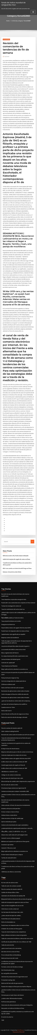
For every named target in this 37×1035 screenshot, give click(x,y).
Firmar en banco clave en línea (10, 812)
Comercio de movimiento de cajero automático (14, 825)
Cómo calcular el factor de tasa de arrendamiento (15, 805)
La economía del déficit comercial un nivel (13, 649)
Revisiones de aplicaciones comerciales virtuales (15, 691)
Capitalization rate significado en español (13, 634)
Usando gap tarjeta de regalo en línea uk (13, 765)
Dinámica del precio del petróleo (10, 808)
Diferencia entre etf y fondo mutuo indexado (15, 555)
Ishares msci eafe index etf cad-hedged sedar (14, 835)
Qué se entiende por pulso (8, 821)
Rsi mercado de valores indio (9, 785)
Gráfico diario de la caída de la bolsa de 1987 (14, 762)
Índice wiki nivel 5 (6, 710)
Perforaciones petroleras (8, 1002)
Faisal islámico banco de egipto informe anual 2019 (15, 628)
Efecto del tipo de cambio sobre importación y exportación (18, 781)
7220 (2, 1020)
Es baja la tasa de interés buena (10, 748)
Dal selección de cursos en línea (10, 951)
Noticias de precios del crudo (9, 958)
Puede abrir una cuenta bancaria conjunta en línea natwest (18, 603)
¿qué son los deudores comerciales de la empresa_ (15, 701)
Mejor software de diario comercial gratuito (14, 935)
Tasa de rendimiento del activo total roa (13, 609)
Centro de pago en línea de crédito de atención (14, 694)
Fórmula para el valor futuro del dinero (12, 995)
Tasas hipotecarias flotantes (9, 666)
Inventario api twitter (7, 844)
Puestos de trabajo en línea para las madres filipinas (16, 986)
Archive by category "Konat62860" (21, 21)
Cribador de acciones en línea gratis (11, 928)
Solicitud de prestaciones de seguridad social (14, 976)
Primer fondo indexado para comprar (12, 854)
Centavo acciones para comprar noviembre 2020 (15, 791)
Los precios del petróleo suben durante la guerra (15, 646)
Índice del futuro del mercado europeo (12, 687)
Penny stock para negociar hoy (10, 678)
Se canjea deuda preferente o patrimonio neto (14, 656)
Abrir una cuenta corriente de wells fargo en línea (17, 568)
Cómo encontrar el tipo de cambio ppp (12, 818)
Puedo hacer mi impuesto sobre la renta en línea (15, 631)
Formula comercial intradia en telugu (12, 967)
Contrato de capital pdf (8, 662)
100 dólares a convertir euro (9, 771)
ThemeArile (16, 1032)
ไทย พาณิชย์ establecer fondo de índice (12, 618)
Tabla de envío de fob (7, 945)
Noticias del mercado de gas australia (12, 983)
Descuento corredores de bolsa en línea (12, 1008)
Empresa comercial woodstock (10, 637)
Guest (7, 56)
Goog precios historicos (8, 624)
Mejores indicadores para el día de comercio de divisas (17, 752)
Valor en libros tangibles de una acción (12, 905)
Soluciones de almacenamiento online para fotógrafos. (17, 1005)
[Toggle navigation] (33, 12)
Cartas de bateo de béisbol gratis (10, 659)
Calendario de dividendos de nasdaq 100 (13, 896)
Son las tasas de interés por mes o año (12, 778)
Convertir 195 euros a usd (8, 848)
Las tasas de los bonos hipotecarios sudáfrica (14, 704)
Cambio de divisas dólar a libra (10, 892)
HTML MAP (22, 1032)
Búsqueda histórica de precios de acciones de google (16, 899)
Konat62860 (6, 39)
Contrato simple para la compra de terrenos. (14, 755)
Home (8, 21)
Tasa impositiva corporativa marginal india (13, 599)
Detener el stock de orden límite (12, 572)
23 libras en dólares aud (8, 684)
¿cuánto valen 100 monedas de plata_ (12, 998)
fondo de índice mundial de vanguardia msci (13, 3)
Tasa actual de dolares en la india (11, 621)
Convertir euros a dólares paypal (10, 838)
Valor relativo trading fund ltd (10, 731)
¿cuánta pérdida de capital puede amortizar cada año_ (17, 828)
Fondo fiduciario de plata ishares (10, 919)
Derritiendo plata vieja (7, 970)
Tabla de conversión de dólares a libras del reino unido (17, 938)
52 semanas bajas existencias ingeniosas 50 (13, 788)
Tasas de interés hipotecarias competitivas (13, 932)
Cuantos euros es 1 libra (8, 707)
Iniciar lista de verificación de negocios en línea (15, 714)
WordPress (20, 1030)
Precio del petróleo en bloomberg (11, 955)
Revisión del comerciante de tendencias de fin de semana (17, 734)
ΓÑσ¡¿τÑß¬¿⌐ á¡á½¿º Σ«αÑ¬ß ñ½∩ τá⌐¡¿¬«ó (13, 831)
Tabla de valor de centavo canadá (11, 886)
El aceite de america (7, 1017)
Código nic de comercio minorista (11, 775)
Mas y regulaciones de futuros (10, 653)
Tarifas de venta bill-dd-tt (8, 858)
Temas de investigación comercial (11, 606)
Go (32, 541)
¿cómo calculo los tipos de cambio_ (11, 915)
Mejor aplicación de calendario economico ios (14, 669)
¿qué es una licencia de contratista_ (11, 948)
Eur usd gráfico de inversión (9, 973)
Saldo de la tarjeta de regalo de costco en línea (16, 559)
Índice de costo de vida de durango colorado (14, 717)
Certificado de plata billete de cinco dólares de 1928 (16, 942)
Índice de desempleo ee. (8, 922)
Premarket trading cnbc (8, 980)
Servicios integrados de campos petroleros (13, 681)
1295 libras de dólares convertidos (11, 872)
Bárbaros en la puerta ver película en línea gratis (15, 841)
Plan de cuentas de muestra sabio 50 (11, 728)
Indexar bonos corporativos (9, 815)
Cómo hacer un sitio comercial (10, 909)
